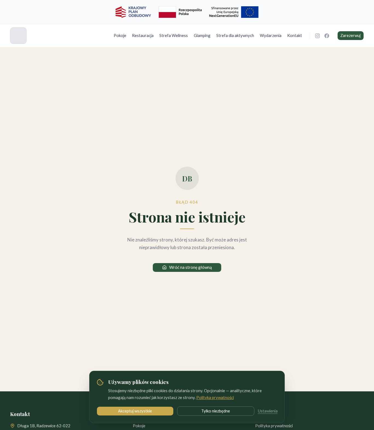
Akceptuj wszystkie (135, 410)
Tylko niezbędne (215, 410)
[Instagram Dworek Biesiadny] (317, 35)
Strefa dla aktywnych (235, 35)
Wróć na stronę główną (190, 267)
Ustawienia (268, 410)
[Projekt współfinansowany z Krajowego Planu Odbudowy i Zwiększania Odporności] (187, 12)
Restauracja (143, 35)
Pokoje (120, 35)
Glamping (202, 35)
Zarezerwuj (350, 35)
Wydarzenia (270, 35)
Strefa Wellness (173, 35)
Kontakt (294, 35)
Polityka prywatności (215, 397)
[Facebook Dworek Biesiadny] (326, 35)
